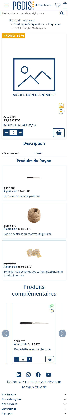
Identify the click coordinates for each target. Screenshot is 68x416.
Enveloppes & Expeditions (28, 24)
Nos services (9, 404)
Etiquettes (54, 24)
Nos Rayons (9, 394)
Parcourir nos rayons (22, 20)
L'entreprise (9, 408)
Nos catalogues (11, 399)
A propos (7, 413)
